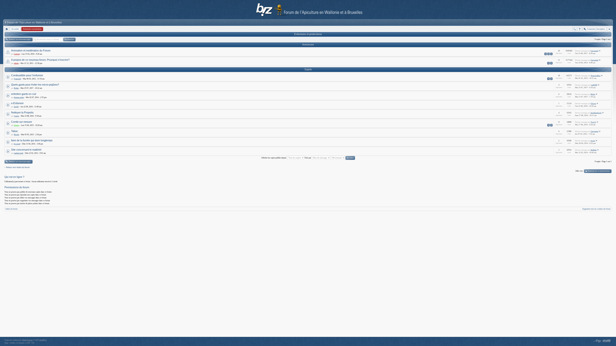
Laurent (17, 54)
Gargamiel (594, 51)
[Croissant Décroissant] (343, 158)
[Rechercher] (574, 29)
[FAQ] (580, 29)
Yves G (593, 122)
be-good (17, 144)
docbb (16, 107)
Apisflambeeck (596, 113)
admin (16, 63)
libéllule (594, 150)
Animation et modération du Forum (30, 50)
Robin (16, 88)
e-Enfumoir (17, 103)
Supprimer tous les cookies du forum (596, 209)
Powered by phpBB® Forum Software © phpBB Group (607, 341)
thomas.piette (19, 97)
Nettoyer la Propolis (22, 112)
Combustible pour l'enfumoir (27, 75)
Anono (16, 125)
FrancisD (17, 79)
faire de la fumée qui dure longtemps (31, 140)
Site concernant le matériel (26, 149)
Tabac (14, 131)
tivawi (593, 141)
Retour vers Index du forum (18, 167)
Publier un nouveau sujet (20, 39)
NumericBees (595, 76)
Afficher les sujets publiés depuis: (274, 158)
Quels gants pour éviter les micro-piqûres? (35, 84)
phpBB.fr (43, 340)
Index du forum (11, 209)
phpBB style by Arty (597, 341)
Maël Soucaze (27, 340)
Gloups (593, 103)
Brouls (16, 134)
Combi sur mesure (21, 121)
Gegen (16, 116)
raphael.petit (18, 153)
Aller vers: (579, 171)
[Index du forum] (6, 29)
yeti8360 (594, 85)
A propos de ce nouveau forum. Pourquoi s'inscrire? (40, 59)
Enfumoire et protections (308, 34)
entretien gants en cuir (23, 94)
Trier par (308, 158)
